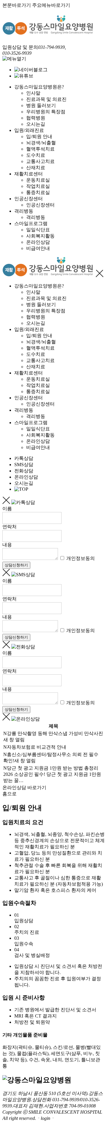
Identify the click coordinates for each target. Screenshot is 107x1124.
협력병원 (35, 117)
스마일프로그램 (31, 223)
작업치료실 (38, 186)
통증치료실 (38, 192)
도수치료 (35, 155)
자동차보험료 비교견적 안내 (36, 747)
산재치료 (35, 167)
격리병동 (23, 211)
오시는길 (35, 124)
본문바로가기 (16, 5)
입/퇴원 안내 (39, 136)
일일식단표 (38, 229)
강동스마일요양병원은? (39, 86)
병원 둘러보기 (41, 105)
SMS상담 (23, 464)
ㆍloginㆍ (45, 1118)
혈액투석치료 (40, 148)
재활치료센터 (28, 173)
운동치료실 (38, 180)
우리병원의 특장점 (45, 111)
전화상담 (23, 470)
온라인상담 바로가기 (24, 787)
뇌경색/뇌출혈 (41, 142)
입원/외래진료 (29, 130)
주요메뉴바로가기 (51, 5)
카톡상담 (23, 458)
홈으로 (9, 793)
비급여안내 (38, 248)
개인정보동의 (80, 558)
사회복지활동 (40, 235)
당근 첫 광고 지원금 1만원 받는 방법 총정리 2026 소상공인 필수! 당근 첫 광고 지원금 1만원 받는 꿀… (52, 774)
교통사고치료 (40, 161)
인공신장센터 (28, 198)
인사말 (33, 93)
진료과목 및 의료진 (46, 99)
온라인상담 (38, 242)
